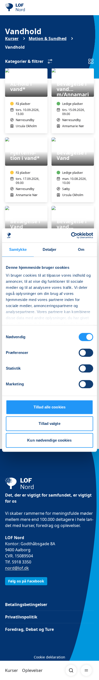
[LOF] (30, 7)
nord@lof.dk (17, 568)
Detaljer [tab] (50, 249)
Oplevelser (32, 670)
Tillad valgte (49, 423)
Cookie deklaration (49, 657)
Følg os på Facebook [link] (26, 581)
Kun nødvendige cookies (49, 440)
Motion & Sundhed (48, 38)
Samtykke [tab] (18, 249)
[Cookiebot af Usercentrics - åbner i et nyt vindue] (71, 235)
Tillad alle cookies (49, 407)
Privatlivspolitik (21, 617)
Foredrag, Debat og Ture (29, 629)
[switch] (86, 353)
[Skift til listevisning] (91, 61)
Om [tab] (81, 249)
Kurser (11, 670)
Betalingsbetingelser (26, 604)
